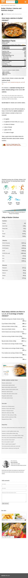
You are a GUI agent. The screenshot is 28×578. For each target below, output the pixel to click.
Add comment (5, 503)
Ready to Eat (6, 5)
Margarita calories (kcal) (7, 395)
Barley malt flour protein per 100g (9, 417)
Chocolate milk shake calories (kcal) (9, 393)
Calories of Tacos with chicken (8, 408)
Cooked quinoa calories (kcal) (8, 385)
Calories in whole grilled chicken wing (10, 433)
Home (2, 5)
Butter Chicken (12, 5)
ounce (9, 82)
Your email (4, 488)
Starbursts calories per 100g (8, 412)
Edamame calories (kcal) (7, 391)
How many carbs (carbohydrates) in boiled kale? (12, 437)
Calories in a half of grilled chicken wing (10, 431)
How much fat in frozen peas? (8, 439)
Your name (4, 484)
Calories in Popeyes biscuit (7, 410)
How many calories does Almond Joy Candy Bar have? (13, 427)
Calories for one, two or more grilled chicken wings (12, 435)
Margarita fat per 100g (6, 419)
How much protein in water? (8, 441)
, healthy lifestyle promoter (12, 14)
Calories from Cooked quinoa (8, 406)
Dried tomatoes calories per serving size (10, 448)
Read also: (13, 145)
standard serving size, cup (16, 82)
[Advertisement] (14, 162)
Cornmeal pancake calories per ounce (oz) (11, 446)
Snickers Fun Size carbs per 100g (9, 414)
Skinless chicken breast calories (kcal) (10, 389)
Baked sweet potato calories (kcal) (9, 387)
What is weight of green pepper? (9, 444)
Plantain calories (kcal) (6, 383)
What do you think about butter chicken (9, 492)
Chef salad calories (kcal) (7, 397)
